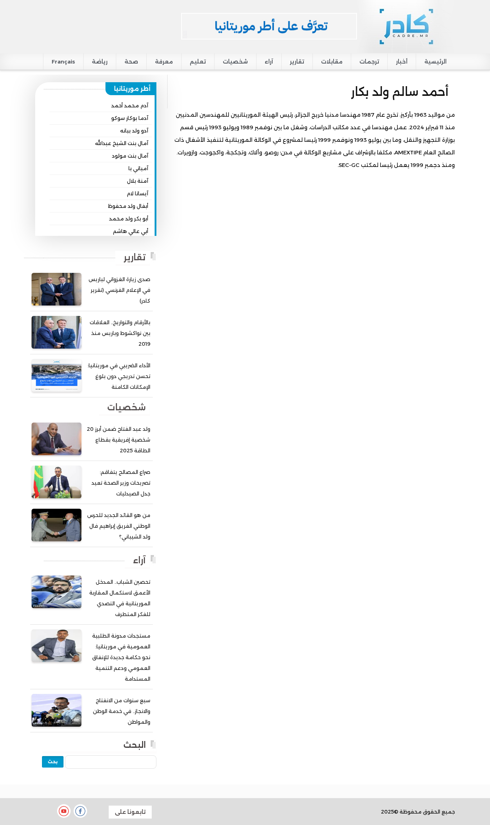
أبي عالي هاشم (130, 231)
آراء (269, 61)
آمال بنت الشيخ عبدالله (121, 143)
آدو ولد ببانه (134, 130)
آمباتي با (138, 168)
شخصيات (235, 61)
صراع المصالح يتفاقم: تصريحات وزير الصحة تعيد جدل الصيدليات (120, 483)
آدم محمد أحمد (129, 105)
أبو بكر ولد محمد (128, 218)
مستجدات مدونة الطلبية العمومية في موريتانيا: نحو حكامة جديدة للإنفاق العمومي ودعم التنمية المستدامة (121, 657)
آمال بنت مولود (130, 156)
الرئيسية (435, 61)
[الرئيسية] (406, 26)
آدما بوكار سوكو (129, 118)
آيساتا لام (137, 193)
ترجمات (369, 61)
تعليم (198, 61)
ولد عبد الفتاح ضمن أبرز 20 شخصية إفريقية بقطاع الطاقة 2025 (118, 440)
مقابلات (332, 61)
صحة (131, 61)
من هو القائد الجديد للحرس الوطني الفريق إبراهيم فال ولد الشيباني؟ (118, 526)
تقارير (297, 61)
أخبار (401, 61)
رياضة (100, 61)
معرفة (164, 61)
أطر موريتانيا (132, 88)
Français (63, 61)
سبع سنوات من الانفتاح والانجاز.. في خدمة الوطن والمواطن (121, 711)
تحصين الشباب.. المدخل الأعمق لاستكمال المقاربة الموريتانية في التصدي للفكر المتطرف (119, 598)
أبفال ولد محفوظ (128, 206)
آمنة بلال (137, 181)
